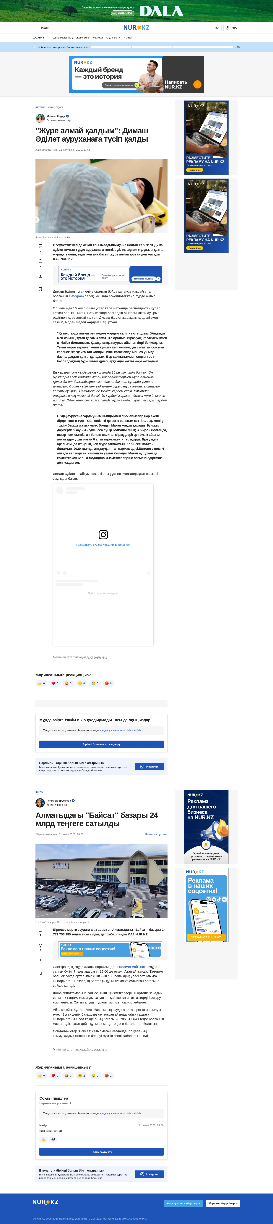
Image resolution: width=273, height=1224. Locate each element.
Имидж (128, 37)
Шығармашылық (63, 37)
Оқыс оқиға (113, 37)
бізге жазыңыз (97, 657)
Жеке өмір (82, 37)
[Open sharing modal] (40, 276)
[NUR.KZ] (136, 28)
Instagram (77, 296)
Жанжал (98, 37)
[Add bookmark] (40, 289)
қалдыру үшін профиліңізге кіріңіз (120, 730)
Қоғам (39, 792)
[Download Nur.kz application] (136, 11)
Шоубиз (38, 37)
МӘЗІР (45, 27)
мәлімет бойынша (133, 967)
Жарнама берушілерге (223, 1203)
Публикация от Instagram (103, 593)
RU (217, 27)
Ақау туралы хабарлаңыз (183, 1203)
